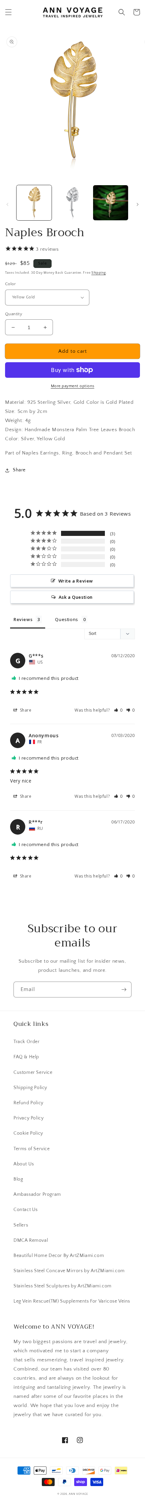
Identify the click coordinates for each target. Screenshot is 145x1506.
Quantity (13, 314)
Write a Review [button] (75, 581)
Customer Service (33, 1072)
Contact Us (25, 1209)
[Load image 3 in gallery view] (110, 202)
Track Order (26, 1041)
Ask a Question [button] (76, 597)
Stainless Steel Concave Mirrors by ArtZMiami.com (69, 1271)
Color (10, 283)
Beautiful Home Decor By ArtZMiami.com (58, 1255)
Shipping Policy (30, 1087)
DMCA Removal (30, 1240)
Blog (18, 1179)
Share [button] (19, 470)
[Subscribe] (123, 989)
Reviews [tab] (22, 619)
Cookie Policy (28, 1133)
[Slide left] (7, 204)
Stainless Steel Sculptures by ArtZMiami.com (62, 1286)
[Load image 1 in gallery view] (34, 202)
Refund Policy (28, 1103)
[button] (8, 12)
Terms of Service (31, 1149)
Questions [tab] (66, 619)
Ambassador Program (37, 1194)
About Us (23, 1164)
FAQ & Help (26, 1057)
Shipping (98, 273)
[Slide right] (137, 204)
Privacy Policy (28, 1118)
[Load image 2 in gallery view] (72, 202)
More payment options (72, 386)
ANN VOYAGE (78, 1494)
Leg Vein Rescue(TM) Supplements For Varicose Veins (71, 1301)
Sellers (20, 1225)
